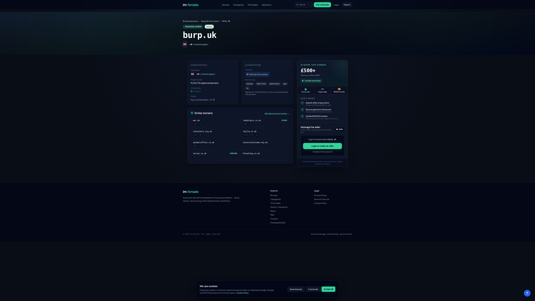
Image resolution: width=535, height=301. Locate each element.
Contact (274, 218)
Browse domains (190, 21)
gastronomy (274, 84)
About (273, 211)
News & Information (210, 21)
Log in (336, 4)
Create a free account (323, 151)
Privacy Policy (320, 195)
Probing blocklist (277, 222)
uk (247, 88)
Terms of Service (321, 199)
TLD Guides (253, 4)
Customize (313, 289)
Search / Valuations (279, 207)
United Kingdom (201, 44)
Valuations (266, 4)
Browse (225, 4)
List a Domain (322, 4)
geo (285, 84)
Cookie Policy (320, 203)
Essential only (296, 289)
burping (249, 84)
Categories (238, 4)
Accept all (328, 289)
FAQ (272, 214)
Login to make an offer (322, 146)
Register (347, 5)
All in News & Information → (277, 113)
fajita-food (261, 84)
